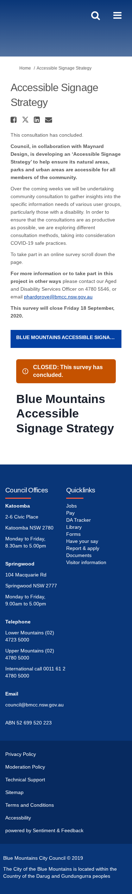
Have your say (82, 541)
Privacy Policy (20, 754)
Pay (70, 513)
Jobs (71, 506)
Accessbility (18, 818)
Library (74, 527)
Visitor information (86, 562)
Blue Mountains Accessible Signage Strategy (68, 337)
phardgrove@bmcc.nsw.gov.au (58, 297)
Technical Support (25, 779)
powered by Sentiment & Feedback (44, 830)
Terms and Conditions (29, 805)
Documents (79, 555)
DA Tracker (78, 520)
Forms (73, 534)
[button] (14, 119)
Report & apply (82, 548)
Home (25, 68)
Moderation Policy (25, 767)
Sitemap (14, 792)
